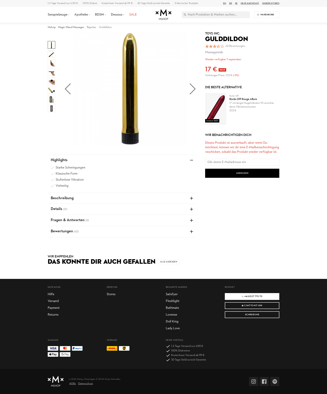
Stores (111, 294)
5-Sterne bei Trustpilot (186, 3)
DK (230, 3)
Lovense (171, 314)
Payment (54, 308)
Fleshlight (172, 301)
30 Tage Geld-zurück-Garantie (153, 3)
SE (236, 3)
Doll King (172, 321)
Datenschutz (85, 383)
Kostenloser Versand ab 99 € (117, 3)
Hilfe (51, 294)
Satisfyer (172, 294)
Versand (53, 301)
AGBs (72, 383)
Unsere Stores (270, 3)
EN (224, 3)
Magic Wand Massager (71, 27)
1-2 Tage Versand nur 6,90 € (63, 3)
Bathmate (172, 308)
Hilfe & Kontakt (250, 3)
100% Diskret (90, 3)
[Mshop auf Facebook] (264, 381)
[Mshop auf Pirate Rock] (274, 381)
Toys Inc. (92, 27)
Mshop (52, 27)
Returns (53, 314)
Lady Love (173, 328)
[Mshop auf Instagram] (253, 381)
